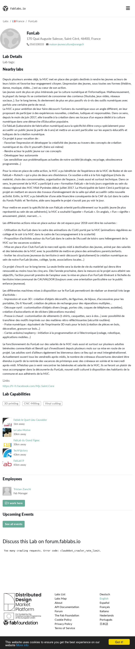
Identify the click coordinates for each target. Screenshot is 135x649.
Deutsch (105, 594)
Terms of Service (65, 628)
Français (105, 607)
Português (106, 619)
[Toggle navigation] (128, 8)
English (104, 598)
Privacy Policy (63, 624)
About (58, 602)
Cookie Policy (63, 619)
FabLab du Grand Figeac (27, 440)
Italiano (104, 611)
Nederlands (107, 615)
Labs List (60, 594)
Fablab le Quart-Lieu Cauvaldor (30, 420)
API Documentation (67, 607)
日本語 (104, 624)
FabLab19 (19, 461)
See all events (13, 524)
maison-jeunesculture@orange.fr (66, 44)
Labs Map (61, 598)
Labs (5, 21)
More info (22, 645)
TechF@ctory (21, 450)
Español (104, 602)
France (19, 21)
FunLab (32, 21)
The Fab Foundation (67, 615)
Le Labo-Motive (22, 430)
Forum (59, 611)
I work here (15, 503)
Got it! (119, 642)
